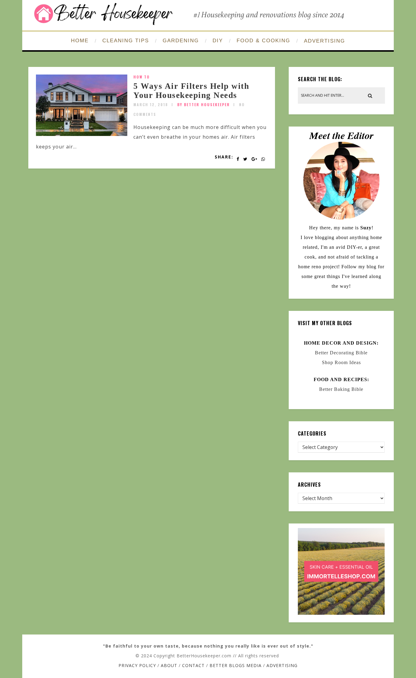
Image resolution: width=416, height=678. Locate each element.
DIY (218, 40)
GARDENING (181, 40)
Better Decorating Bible (341, 352)
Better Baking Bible (341, 389)
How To (141, 76)
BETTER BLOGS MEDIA (236, 665)
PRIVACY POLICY (137, 665)
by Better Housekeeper (203, 104)
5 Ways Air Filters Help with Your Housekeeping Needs (191, 91)
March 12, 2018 (150, 104)
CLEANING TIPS (125, 40)
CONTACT (193, 665)
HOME (80, 40)
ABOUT (169, 665)
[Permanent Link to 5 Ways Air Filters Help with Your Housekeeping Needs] (81, 134)
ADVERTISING (324, 41)
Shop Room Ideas (341, 362)
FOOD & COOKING (263, 40)
